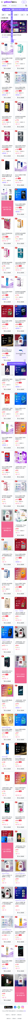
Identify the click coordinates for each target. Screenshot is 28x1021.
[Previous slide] (2, 49)
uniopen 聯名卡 (18, 9)
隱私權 (14, 1018)
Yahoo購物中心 (10, 2)
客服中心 (8, 1014)
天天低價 (11, 22)
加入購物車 (8, 68)
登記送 (11, 13)
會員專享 (11, 35)
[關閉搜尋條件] (9, 5)
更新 (25, 1011)
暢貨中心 (11, 16)
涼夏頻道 (11, 25)
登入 (24, 2)
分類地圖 (19, 1018)
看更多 (11, 41)
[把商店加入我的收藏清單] (25, 360)
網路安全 (9, 1018)
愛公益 (11, 38)
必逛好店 (11, 28)
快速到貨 (11, 19)
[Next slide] (12, 49)
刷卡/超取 (12, 32)
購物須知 (19, 1014)
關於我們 (14, 1014)
